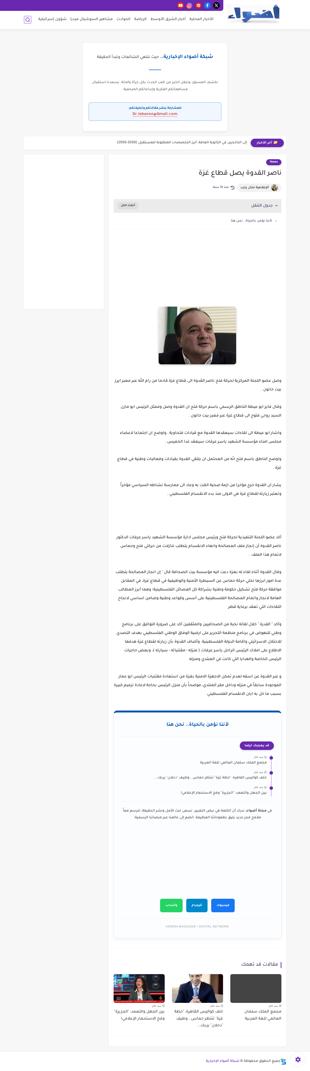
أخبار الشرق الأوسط (168, 19)
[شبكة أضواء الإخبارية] (253, 14)
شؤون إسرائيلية (52, 19)
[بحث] (27, 19)
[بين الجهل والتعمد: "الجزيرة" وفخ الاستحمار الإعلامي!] (139, 988)
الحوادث (123, 19)
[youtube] (180, 5)
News (274, 162)
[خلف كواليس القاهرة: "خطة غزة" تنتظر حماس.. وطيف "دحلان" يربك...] (197, 988)
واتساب (171, 905)
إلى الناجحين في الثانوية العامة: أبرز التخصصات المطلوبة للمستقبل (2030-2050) (182, 143)
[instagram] (189, 5)
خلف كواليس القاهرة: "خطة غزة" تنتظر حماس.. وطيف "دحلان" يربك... (210, 778)
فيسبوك (223, 905)
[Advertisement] (197, 274)
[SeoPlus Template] (283, 1061)
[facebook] (207, 5)
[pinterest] (198, 5)
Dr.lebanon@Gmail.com (155, 114)
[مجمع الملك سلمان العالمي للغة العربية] (255, 988)
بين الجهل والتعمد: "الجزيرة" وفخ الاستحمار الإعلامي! (224, 793)
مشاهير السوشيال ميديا (91, 19)
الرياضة (140, 19)
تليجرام (197, 905)
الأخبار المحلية (201, 19)
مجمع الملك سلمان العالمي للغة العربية (233, 763)
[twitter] (216, 5)
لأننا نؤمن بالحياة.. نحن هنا (251, 221)
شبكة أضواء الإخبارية (223, 1061)
